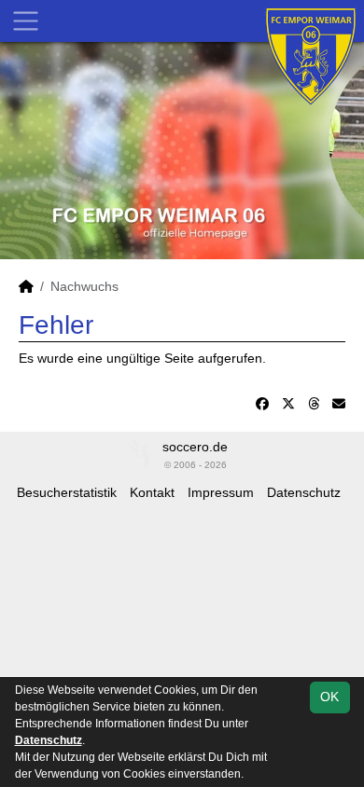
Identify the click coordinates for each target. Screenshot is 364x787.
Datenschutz (304, 492)
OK (329, 696)
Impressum (221, 492)
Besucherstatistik (67, 492)
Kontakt (152, 492)
